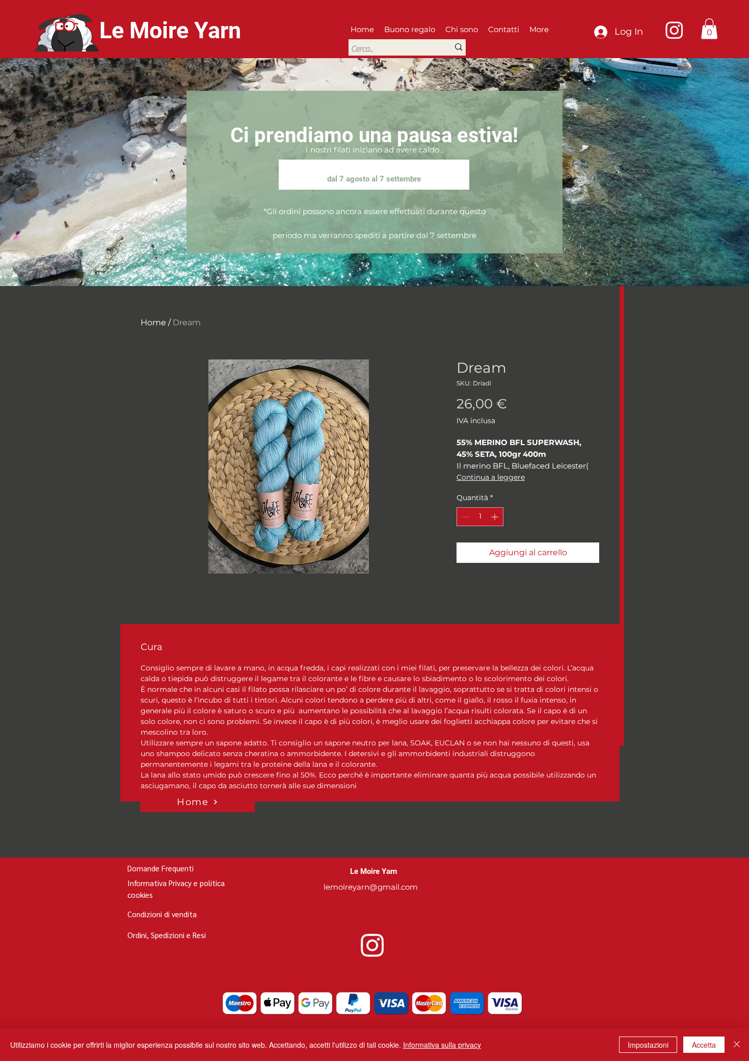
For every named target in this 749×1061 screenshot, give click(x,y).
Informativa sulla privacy (442, 1045)
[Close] (737, 1045)
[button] (709, 28)
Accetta (704, 1045)
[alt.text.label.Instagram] (674, 29)
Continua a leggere (491, 477)
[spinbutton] (480, 517)
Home (153, 322)
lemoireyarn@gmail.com (371, 887)
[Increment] (495, 517)
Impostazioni (648, 1045)
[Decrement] (464, 517)
